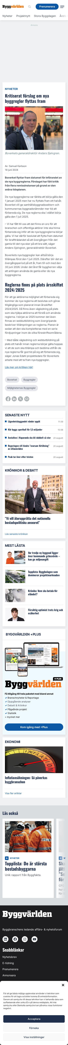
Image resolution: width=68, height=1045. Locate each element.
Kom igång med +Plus (34, 727)
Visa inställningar (34, 1037)
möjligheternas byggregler (21, 387)
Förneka (34, 1028)
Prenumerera (10, 969)
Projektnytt (23, 16)
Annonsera (9, 975)
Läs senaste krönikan (16, 534)
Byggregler (29, 379)
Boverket (12, 379)
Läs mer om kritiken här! (19, 367)
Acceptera (34, 1018)
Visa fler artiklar (13, 793)
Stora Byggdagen (45, 16)
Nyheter (7, 16)
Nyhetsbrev (9, 957)
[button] (63, 985)
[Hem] (14, 7)
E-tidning (8, 963)
